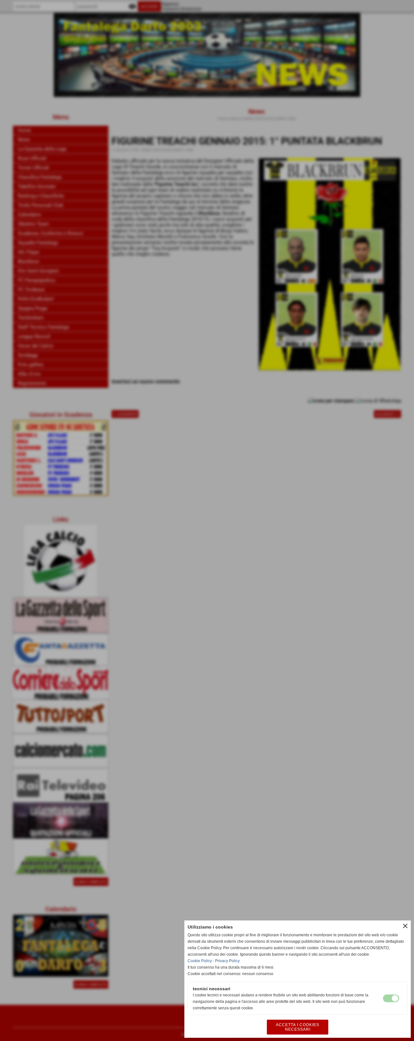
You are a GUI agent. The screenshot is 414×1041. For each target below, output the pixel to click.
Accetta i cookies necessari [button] (297, 1027)
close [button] (405, 926)
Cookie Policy (200, 961)
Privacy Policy (227, 961)
